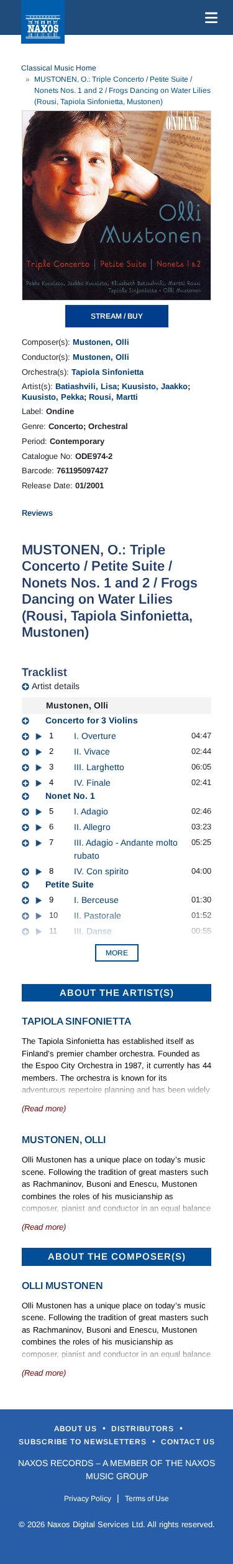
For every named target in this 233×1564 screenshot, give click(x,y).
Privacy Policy (87, 1498)
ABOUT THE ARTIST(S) (117, 992)
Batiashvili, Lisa (86, 386)
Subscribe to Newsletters (84, 1441)
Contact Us (188, 1441)
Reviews (37, 513)
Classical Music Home (58, 68)
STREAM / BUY (117, 316)
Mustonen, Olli (101, 342)
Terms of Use (147, 1498)
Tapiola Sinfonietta (107, 372)
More (117, 953)
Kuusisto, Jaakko (155, 386)
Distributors (143, 1428)
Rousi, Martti (113, 397)
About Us (76, 1428)
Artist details (56, 686)
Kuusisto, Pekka (53, 397)
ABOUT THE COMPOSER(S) (117, 1256)
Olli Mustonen (62, 1285)
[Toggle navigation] (208, 17)
